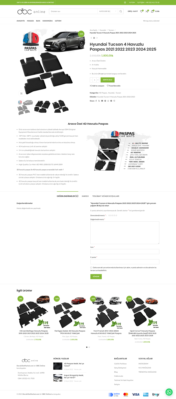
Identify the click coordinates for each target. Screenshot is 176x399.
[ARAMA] (121, 11)
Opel (136, 339)
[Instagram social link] (125, 2)
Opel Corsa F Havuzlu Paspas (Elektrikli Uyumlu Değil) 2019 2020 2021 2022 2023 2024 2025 (142, 333)
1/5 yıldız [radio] (109, 215)
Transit (104, 336)
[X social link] (99, 101)
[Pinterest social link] (105, 101)
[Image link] (30, 360)
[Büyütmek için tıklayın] (21, 94)
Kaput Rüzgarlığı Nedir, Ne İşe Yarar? (74, 376)
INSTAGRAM (143, 364)
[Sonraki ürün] (97, 38)
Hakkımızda (118, 376)
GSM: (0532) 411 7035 (26, 378)
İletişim (117, 384)
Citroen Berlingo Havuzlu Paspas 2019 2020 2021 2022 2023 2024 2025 (33, 332)
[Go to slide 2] (89, 347)
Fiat (63, 336)
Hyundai (103, 30)
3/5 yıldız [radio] (113, 215)
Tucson (111, 30)
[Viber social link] (114, 101)
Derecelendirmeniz (98, 215)
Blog (116, 372)
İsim (92, 247)
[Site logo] (32, 11)
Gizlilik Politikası (120, 364)
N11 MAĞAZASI (145, 368)
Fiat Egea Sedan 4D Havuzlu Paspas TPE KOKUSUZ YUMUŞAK (70, 332)
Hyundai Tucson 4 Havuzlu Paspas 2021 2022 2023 (116, 97)
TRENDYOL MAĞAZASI (147, 372)
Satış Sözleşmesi (120, 368)
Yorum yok (77, 369)
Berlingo (32, 336)
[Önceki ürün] (91, 38)
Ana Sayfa (93, 30)
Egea (67, 336)
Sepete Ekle (107, 80)
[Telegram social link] (111, 101)
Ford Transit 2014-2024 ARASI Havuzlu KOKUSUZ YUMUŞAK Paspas (106, 332)
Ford (99, 336)
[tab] (67, 195)
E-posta (93, 257)
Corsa (140, 339)
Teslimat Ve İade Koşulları (123, 380)
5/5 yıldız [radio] (116, 215)
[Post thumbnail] (57, 367)
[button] (169, 392)
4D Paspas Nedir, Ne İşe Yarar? (74, 364)
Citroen (26, 336)
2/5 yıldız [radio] (111, 215)
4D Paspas (103, 93)
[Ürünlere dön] (94, 38)
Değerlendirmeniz (97, 219)
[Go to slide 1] (86, 347)
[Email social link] (102, 101)
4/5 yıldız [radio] (114, 215)
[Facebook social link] (96, 101)
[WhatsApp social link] (108, 101)
